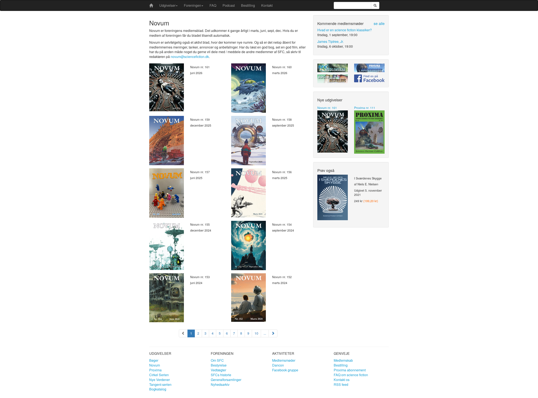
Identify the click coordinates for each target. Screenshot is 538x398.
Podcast (229, 5)
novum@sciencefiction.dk (190, 56)
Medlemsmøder (283, 360)
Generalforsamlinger (226, 379)
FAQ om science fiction (351, 374)
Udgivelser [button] (167, 5)
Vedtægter (218, 370)
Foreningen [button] (192, 5)
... (265, 333)
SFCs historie (221, 374)
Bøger (153, 360)
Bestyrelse (219, 365)
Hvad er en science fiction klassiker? (344, 29)
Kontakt (267, 5)
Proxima (155, 370)
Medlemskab (343, 360)
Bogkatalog (157, 389)
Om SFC (217, 360)
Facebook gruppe (285, 370)
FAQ (213, 5)
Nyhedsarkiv (220, 384)
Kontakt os (341, 379)
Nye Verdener (159, 379)
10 (256, 333)
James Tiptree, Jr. (330, 41)
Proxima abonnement (350, 370)
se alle (379, 23)
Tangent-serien (160, 384)
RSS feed (341, 384)
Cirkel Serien (159, 374)
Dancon (278, 365)
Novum (154, 365)
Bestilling (248, 5)
